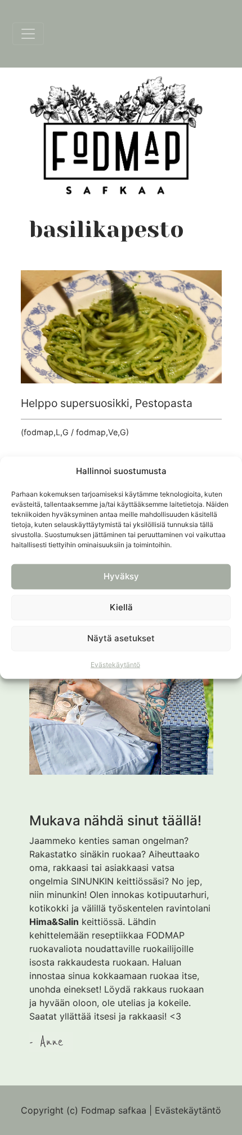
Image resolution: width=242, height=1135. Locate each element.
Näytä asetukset (121, 638)
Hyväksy (121, 576)
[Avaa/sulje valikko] (28, 34)
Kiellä (121, 607)
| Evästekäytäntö (185, 1110)
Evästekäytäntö (115, 664)
